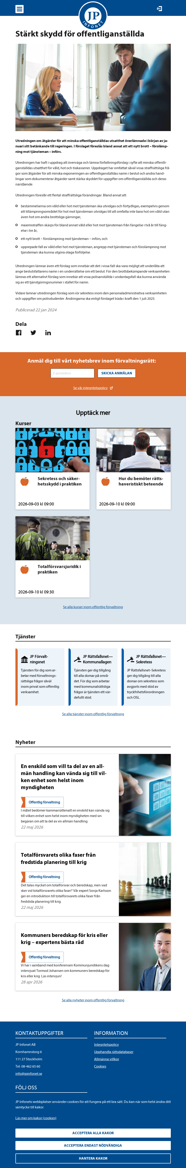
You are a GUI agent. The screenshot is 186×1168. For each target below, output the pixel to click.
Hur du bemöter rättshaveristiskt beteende (141, 481)
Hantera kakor (93, 1158)
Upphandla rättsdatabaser (113, 1052)
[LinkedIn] (50, 333)
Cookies (100, 1066)
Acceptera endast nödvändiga (93, 1146)
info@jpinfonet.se (28, 1074)
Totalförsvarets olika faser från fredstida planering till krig (58, 858)
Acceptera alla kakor (93, 1133)
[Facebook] (20, 333)
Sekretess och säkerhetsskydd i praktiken (60, 481)
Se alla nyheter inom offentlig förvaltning (93, 1000)
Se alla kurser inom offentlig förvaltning (93, 607)
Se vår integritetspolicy (90, 388)
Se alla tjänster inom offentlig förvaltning (93, 714)
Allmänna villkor (106, 1059)
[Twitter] (35, 333)
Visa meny (19, 9)
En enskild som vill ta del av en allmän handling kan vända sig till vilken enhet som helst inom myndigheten (64, 777)
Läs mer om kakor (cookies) (35, 1118)
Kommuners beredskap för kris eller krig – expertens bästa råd (64, 938)
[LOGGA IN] (159, 8)
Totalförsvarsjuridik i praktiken (59, 569)
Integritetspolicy (106, 1045)
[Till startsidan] (93, 15)
